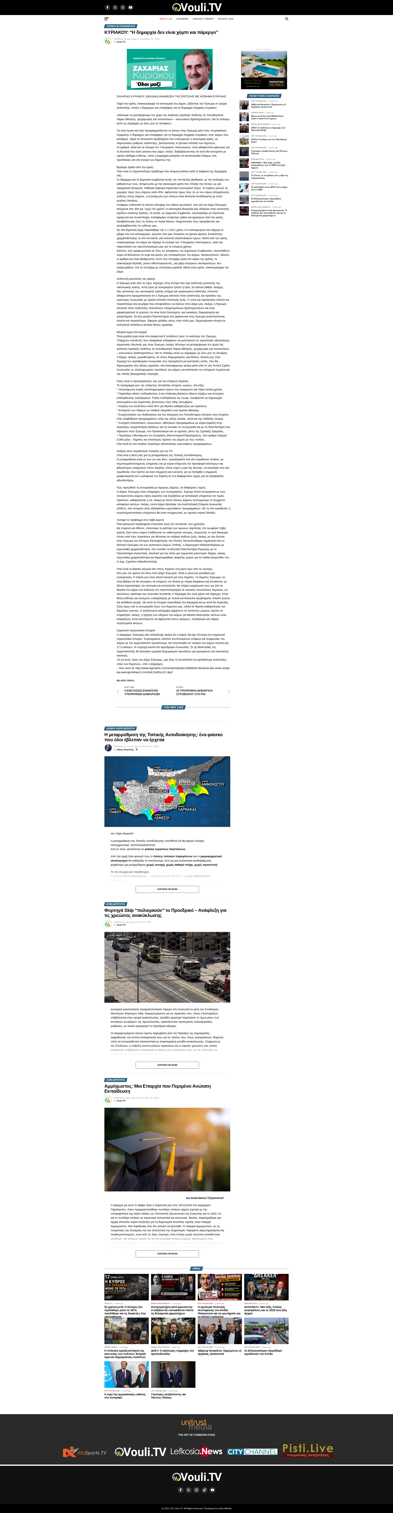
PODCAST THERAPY (203, 19)
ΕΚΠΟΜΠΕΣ (183, 19)
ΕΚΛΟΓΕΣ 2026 (225, 19)
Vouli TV (121, 42)
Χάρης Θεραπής (125, 749)
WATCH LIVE (166, 19)
